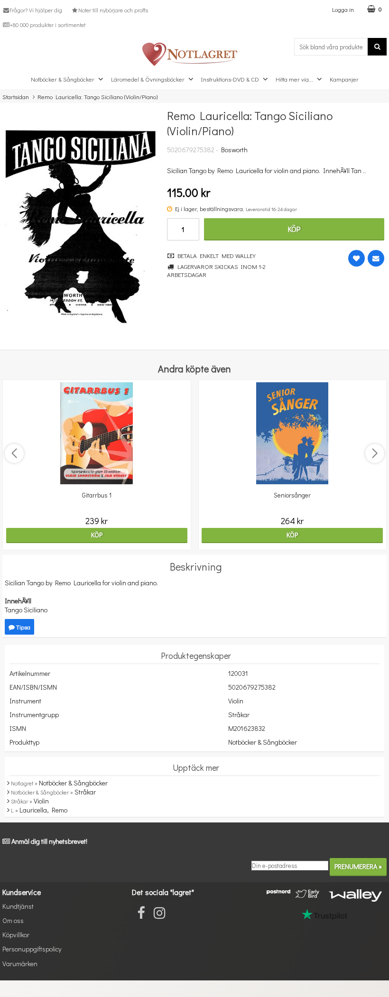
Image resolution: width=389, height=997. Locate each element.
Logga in (343, 9)
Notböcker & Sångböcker (62, 79)
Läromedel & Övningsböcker (148, 79)
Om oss (13, 920)
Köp (294, 229)
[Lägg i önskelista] (356, 258)
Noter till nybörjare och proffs (113, 10)
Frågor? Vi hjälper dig (35, 10)
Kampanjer (344, 79)
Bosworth (234, 149)
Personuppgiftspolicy (31, 948)
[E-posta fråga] (376, 258)
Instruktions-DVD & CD (230, 79)
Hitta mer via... (294, 79)
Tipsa (22, 627)
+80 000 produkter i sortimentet (47, 24)
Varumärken (19, 963)
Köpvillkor (15, 934)
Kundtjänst (18, 906)
